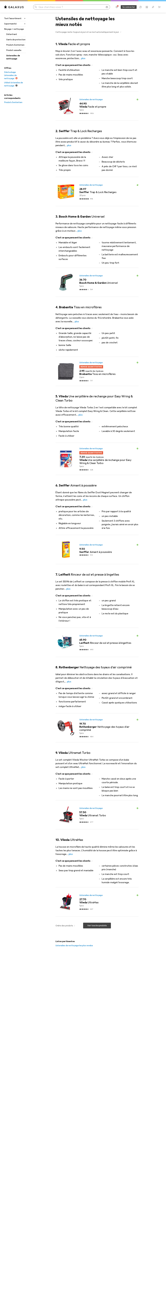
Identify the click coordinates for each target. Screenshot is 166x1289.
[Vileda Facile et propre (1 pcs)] (97, 106)
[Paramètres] (117, 7)
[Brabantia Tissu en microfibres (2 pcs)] (97, 371)
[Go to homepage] (14, 7)
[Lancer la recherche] (35, 7)
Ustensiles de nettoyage (13, 57)
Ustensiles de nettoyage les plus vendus (74, 945)
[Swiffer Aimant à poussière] (97, 549)
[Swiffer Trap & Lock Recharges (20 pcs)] (97, 191)
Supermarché (10, 23)
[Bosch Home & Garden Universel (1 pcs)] (97, 282)
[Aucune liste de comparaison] (147, 7)
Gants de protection (15, 39)
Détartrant (11, 34)
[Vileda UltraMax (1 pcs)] (97, 901)
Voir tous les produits (97, 925)
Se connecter (128, 7)
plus (83, 58)
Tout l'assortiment (12, 18)
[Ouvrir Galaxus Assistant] (141, 7)
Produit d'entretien (15, 45)
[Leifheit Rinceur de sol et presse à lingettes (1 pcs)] (97, 642)
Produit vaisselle (13, 50)
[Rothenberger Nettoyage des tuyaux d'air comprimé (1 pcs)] (97, 727)
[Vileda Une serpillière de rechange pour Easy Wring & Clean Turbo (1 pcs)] (97, 459)
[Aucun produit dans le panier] (159, 7)
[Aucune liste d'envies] (153, 7)
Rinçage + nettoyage (14, 29)
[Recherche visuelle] (107, 7)
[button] (120, 32)
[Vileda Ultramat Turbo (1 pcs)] (97, 814)
